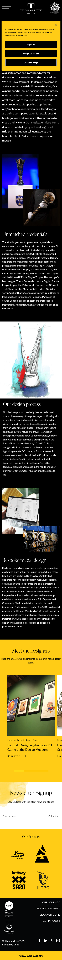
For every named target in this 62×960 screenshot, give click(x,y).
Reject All (31, 44)
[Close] (55, 25)
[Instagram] (58, 940)
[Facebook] (39, 940)
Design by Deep (10, 944)
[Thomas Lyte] (55, 8)
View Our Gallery (31, 955)
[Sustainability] (9, 925)
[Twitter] (52, 940)
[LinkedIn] (45, 940)
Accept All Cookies (31, 53)
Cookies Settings (31, 62)
